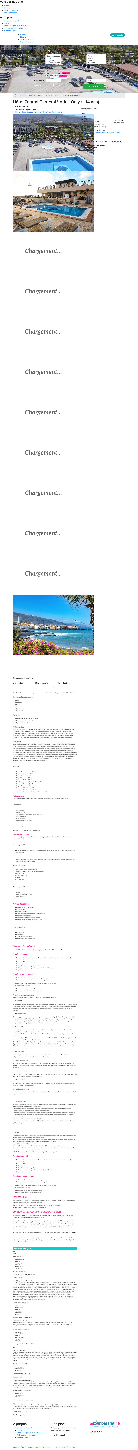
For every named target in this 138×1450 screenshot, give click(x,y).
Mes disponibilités (54, 73)
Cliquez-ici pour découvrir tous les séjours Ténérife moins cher (39, 112)
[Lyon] (96, 60)
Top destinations (10, 13)
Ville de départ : (19, 683)
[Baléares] (53, 58)
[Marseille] (96, 58)
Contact (7, 23)
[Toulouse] (96, 62)
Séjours (7, 5)
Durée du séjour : (64, 683)
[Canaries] (53, 60)
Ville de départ (77, 56)
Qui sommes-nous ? (11, 21)
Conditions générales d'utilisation (16, 26)
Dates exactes (52, 76)
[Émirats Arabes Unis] (53, 62)
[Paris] (96, 56)
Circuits (7, 8)
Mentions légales (10, 31)
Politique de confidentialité (14, 28)
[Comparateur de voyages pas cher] (16, 95)
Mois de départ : (41, 683)
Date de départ (53, 71)
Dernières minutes (11, 10)
